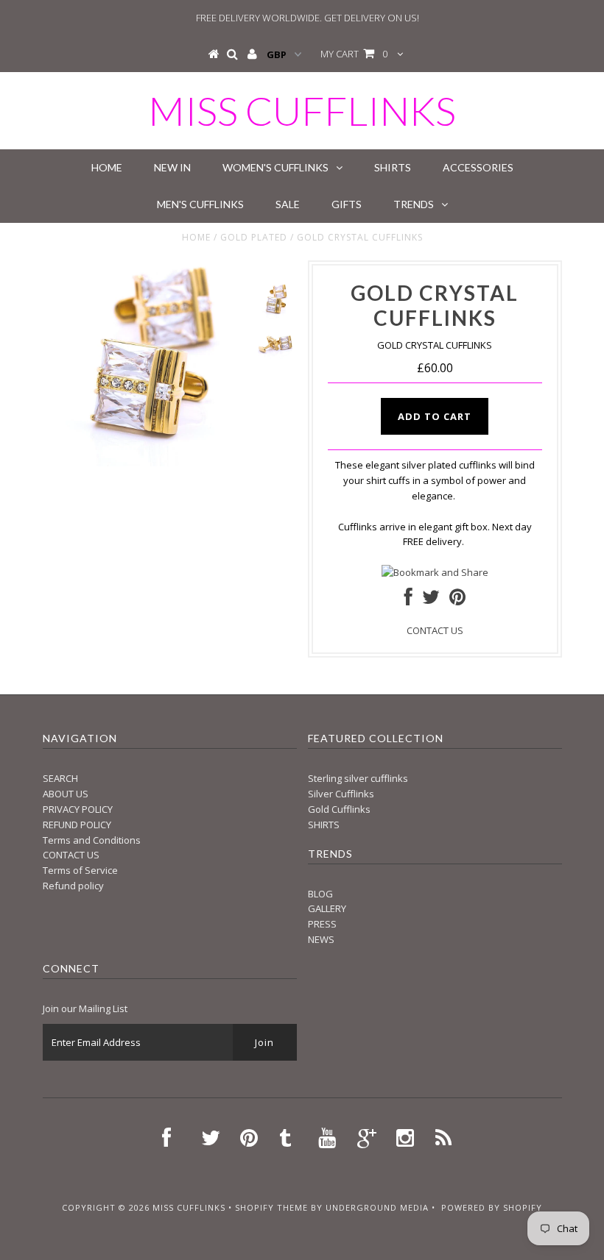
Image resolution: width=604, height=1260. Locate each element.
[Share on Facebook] (408, 600)
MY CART (353, 53)
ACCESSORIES (478, 167)
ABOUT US (65, 793)
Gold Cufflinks (339, 809)
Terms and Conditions (92, 840)
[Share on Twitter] (431, 600)
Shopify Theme (271, 1207)
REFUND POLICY (77, 824)
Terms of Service (80, 870)
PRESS (322, 923)
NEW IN (172, 167)
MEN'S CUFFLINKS (200, 204)
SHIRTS (392, 167)
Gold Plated (253, 237)
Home (196, 237)
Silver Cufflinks (341, 793)
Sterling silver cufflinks (358, 778)
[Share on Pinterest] (457, 600)
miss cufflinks (302, 111)
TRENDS (413, 204)
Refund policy (73, 885)
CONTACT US (435, 630)
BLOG (320, 893)
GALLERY (327, 908)
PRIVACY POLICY (78, 809)
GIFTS (346, 204)
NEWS (321, 939)
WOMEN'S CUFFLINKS (275, 167)
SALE (287, 204)
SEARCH (60, 778)
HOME (106, 167)
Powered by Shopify (491, 1207)
